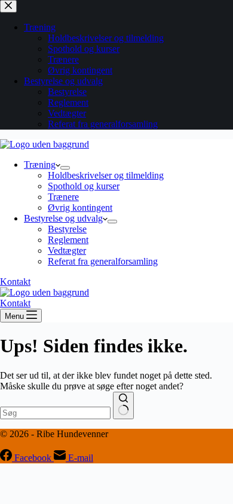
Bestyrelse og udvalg (63, 218)
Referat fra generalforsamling (103, 261)
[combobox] (55, 413)
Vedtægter (67, 250)
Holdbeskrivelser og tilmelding (106, 175)
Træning (40, 164)
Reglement (68, 240)
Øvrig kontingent (80, 207)
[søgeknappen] (123, 405)
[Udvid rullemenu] (65, 168)
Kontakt (15, 281)
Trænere (63, 197)
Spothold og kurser (83, 186)
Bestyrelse (67, 229)
